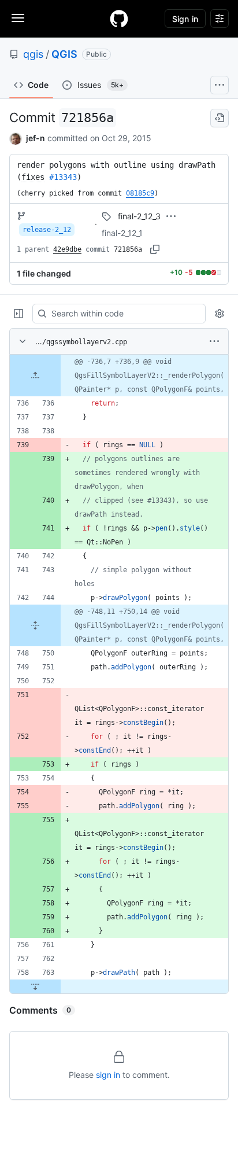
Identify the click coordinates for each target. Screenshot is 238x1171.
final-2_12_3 (139, 216)
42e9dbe (67, 249)
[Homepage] (119, 18)
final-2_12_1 (122, 233)
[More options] (214, 341)
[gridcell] (119, 375)
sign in (108, 1075)
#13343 (63, 177)
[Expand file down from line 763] (35, 986)
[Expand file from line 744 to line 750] (35, 625)
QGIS (64, 54)
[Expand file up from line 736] (35, 375)
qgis (33, 54)
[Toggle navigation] (18, 18)
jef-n (35, 138)
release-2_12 (47, 230)
